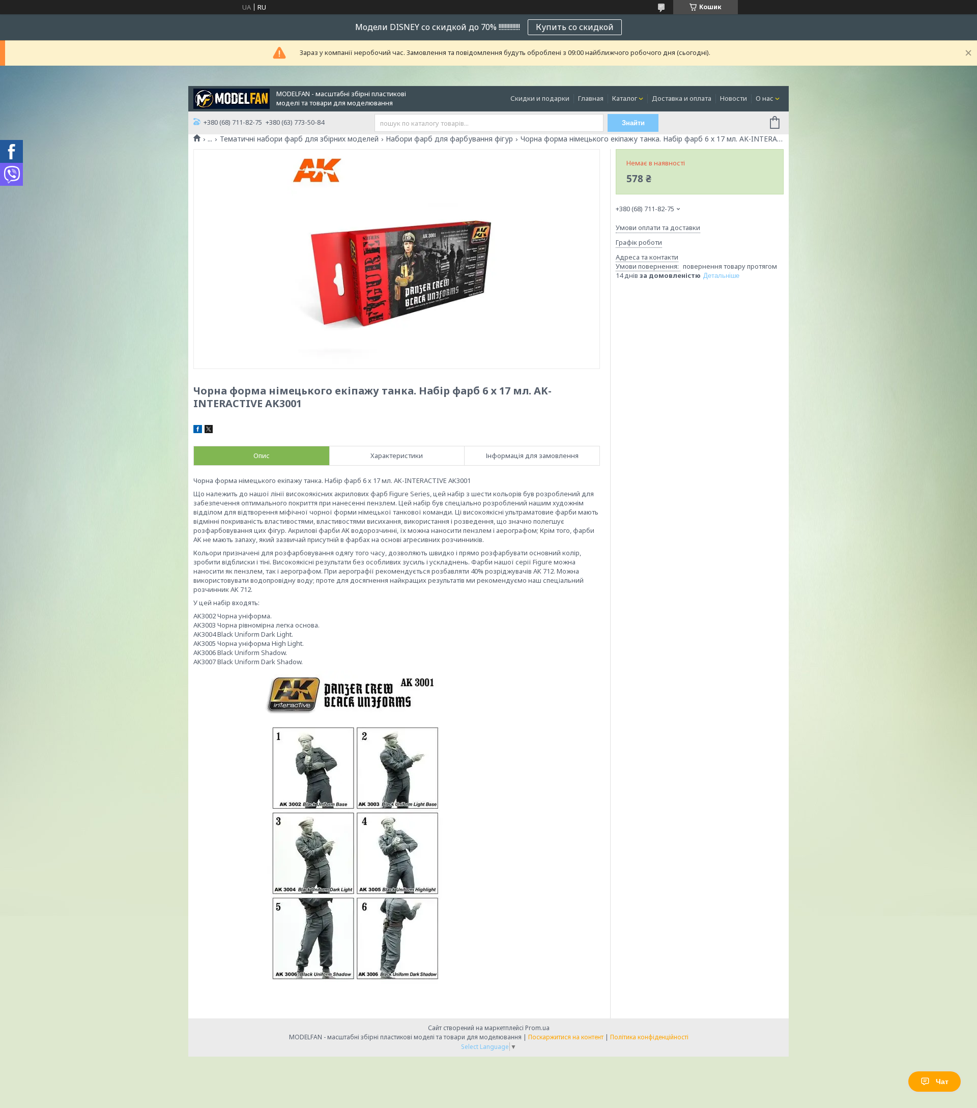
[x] (209, 430)
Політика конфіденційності (649, 1037)
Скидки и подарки (539, 98)
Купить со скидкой (575, 27)
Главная (591, 98)
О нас (764, 98)
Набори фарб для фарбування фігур (449, 139)
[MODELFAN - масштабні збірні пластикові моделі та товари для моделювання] (231, 97)
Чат (942, 1081)
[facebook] (197, 430)
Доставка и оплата (681, 98)
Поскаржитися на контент (566, 1037)
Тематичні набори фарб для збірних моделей (299, 139)
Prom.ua (537, 1028)
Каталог (624, 98)
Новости (733, 98)
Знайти (633, 123)
